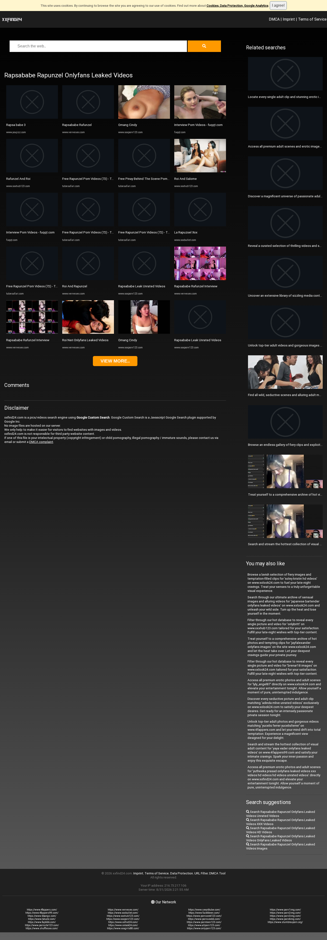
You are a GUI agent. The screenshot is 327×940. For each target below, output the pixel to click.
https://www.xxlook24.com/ (123, 925)
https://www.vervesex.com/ (123, 909)
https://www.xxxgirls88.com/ (123, 928)
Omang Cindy (127, 125)
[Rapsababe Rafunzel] (88, 118)
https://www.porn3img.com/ (285, 915)
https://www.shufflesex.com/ (42, 928)
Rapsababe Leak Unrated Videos (141, 286)
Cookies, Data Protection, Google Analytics (237, 6)
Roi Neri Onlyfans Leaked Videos (85, 340)
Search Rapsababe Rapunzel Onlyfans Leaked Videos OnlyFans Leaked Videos (280, 838)
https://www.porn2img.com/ (285, 912)
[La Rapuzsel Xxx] (200, 225)
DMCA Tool (217, 873)
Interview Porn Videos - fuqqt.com (30, 232)
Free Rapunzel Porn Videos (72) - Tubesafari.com (41, 286)
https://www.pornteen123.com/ (204, 922)
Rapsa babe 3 (16, 125)
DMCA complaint (41, 442)
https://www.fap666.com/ (42, 922)
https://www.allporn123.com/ (204, 925)
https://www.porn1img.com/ (285, 909)
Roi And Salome (185, 179)
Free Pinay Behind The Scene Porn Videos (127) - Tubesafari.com (164, 179)
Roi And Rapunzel (74, 286)
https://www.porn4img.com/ (285, 919)
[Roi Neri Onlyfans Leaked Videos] (88, 333)
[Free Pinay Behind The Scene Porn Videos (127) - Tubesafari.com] (144, 171)
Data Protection (181, 873)
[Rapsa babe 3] (32, 118)
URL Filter (201, 873)
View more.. (115, 360)
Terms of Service (312, 19)
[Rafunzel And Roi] (32, 171)
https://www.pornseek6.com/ (204, 919)
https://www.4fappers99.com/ (41, 912)
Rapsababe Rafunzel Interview (27, 340)
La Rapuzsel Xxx (185, 232)
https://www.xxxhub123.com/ (123, 915)
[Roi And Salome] (200, 171)
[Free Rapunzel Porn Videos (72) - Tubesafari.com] (32, 279)
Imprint (289, 19)
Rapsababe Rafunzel (77, 125)
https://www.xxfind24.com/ (123, 922)
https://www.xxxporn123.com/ (123, 919)
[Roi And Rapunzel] (88, 279)
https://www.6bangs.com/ (42, 915)
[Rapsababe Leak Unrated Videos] (144, 279)
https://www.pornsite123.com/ (42, 925)
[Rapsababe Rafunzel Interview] (32, 333)
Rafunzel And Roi (18, 179)
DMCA (274, 19)
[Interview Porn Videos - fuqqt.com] (32, 225)
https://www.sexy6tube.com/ (204, 909)
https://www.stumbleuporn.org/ (285, 922)
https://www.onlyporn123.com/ (204, 928)
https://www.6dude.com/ (42, 919)
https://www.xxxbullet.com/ (123, 912)
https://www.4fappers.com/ (42, 909)
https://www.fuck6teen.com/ (204, 912)
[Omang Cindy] (144, 118)
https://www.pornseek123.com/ (204, 915)
